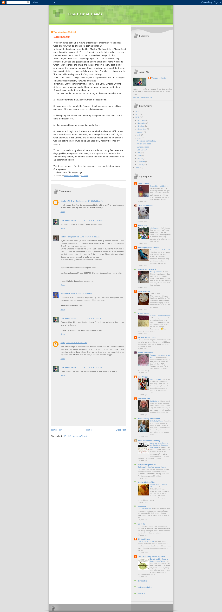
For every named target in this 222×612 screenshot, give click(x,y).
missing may (155, 228)
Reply (63, 212)
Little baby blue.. (156, 421)
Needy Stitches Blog (146, 482)
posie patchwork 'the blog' (149, 441)
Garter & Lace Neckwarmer (160, 315)
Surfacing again (143, 147)
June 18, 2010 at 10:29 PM (81, 293)
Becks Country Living (147, 337)
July (139, 135)
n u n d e (141, 524)
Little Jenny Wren (145, 206)
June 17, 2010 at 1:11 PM (93, 201)
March (140, 159)
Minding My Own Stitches (72, 201)
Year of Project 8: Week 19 (160, 250)
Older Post (121, 430)
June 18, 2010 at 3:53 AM (90, 237)
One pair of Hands (68, 220)
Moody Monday (156, 272)
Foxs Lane (142, 226)
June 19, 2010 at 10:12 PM (76, 343)
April (139, 156)
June (139, 138)
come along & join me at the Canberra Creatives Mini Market (159, 445)
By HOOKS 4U (144, 291)
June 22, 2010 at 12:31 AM (91, 367)
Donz (63, 343)
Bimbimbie (65, 293)
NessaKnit (142, 506)
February (141, 162)
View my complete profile (142, 97)
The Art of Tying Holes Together (151, 557)
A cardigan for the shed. (146, 141)
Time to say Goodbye (146, 541)
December (141, 120)
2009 (137, 167)
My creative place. (144, 144)
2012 (137, 111)
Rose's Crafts (143, 184)
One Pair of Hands (85, 14)
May (139, 153)
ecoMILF (141, 594)
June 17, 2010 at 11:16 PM (91, 220)
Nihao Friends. (156, 379)
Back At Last (142, 150)
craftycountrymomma (70, 237)
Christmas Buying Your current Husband (153, 467)
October (140, 126)
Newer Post (56, 430)
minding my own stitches (148, 247)
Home (89, 430)
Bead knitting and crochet (149, 419)
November (141, 123)
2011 (137, 114)
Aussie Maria (143, 313)
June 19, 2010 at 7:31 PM (91, 318)
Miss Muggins (144, 377)
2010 (137, 117)
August (140, 132)
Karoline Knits (144, 399)
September (142, 129)
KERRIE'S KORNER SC (147, 269)
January (140, 165)
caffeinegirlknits (144, 587)
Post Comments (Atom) (75, 436)
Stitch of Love (144, 539)
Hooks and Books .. (146, 353)
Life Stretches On (144, 509)
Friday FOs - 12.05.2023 (159, 186)
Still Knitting (154, 401)
